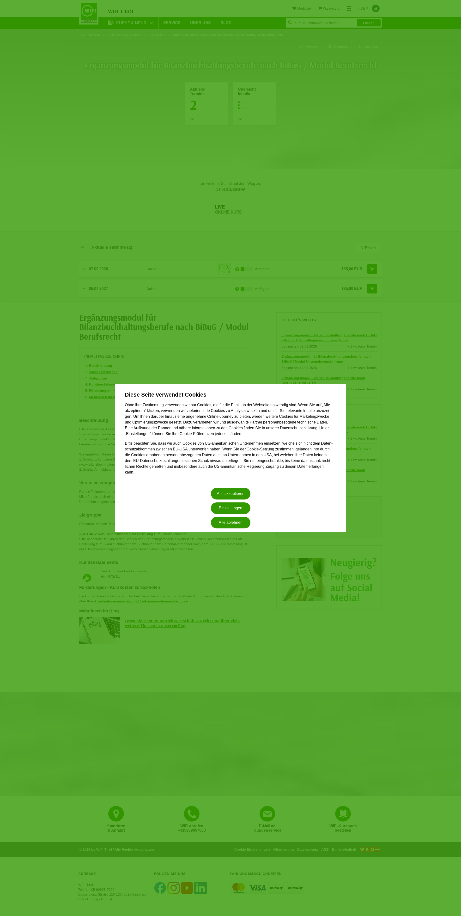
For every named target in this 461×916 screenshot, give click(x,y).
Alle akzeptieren (230, 494)
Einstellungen (230, 508)
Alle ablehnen (231, 523)
